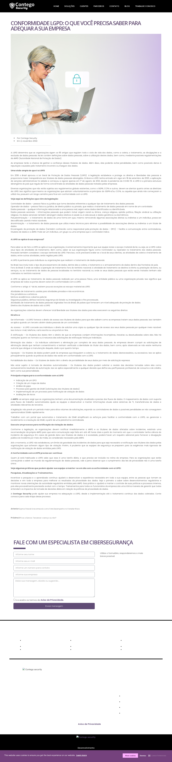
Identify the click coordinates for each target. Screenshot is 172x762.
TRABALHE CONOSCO (145, 6)
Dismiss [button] (143, 756)
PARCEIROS (99, 6)
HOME (56, 6)
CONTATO (114, 6)
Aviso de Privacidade (89, 724)
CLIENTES (84, 6)
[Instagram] (28, 703)
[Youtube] (44, 703)
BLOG (127, 6)
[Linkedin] (36, 703)
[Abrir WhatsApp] (165, 755)
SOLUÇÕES (69, 6)
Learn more (81, 755)
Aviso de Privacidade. (52, 600)
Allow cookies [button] (130, 756)
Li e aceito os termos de (40, 600)
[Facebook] (20, 703)
